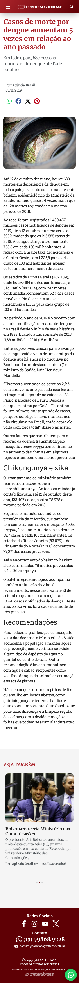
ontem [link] (55, 364)
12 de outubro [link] (21, 178)
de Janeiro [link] (38, 540)
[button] (8, 7)
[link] (21, 178)
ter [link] (10, 268)
